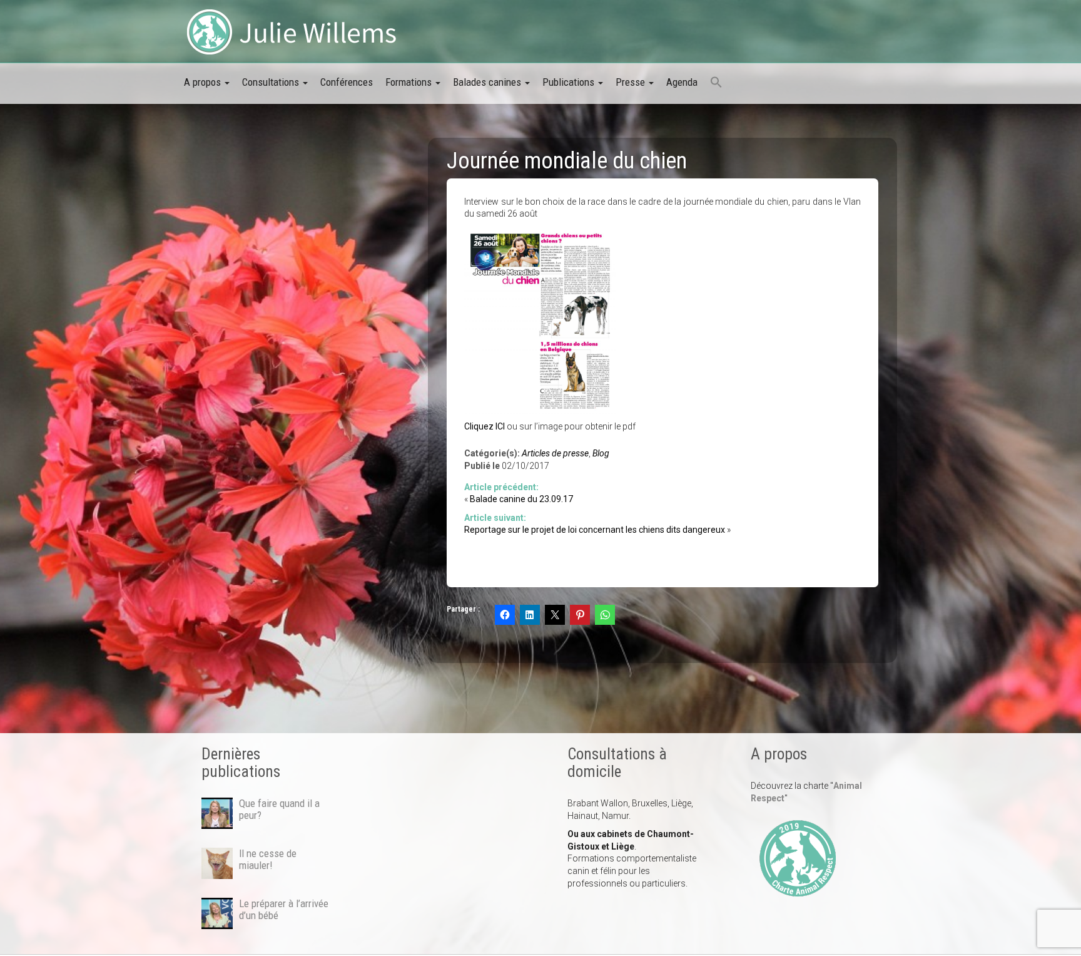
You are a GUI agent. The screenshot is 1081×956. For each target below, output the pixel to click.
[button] (716, 83)
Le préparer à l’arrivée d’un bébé (283, 909)
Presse (631, 82)
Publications (569, 82)
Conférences (346, 82)
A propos (203, 82)
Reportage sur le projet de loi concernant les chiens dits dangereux (594, 530)
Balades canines (488, 82)
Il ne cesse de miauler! (268, 859)
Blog (600, 453)
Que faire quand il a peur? (279, 809)
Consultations (272, 82)
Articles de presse (555, 453)
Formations (409, 82)
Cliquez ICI (484, 426)
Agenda (682, 82)
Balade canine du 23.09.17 (521, 499)
